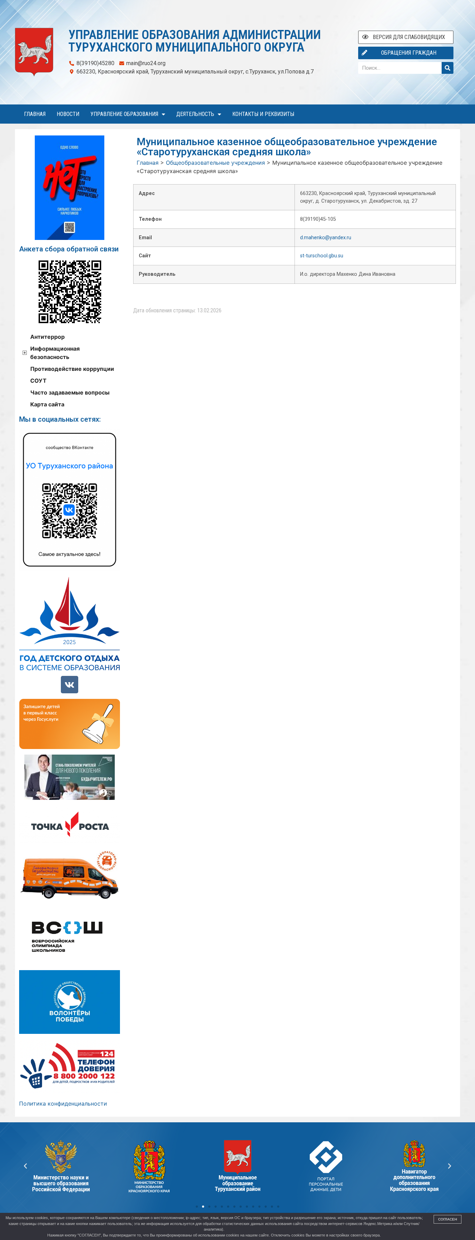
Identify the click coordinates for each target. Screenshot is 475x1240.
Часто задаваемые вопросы (70, 392)
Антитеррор (47, 336)
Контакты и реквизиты (263, 114)
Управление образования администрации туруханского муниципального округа (195, 41)
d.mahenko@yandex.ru (325, 238)
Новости (68, 114)
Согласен (447, 1219)
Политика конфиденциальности (63, 1103)
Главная (35, 114)
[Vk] (69, 684)
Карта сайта (47, 404)
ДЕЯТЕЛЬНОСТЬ (195, 114)
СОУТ (38, 380)
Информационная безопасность (55, 352)
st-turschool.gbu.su (321, 256)
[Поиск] (447, 68)
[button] (197, 1207)
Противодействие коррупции (72, 368)
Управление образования (124, 114)
